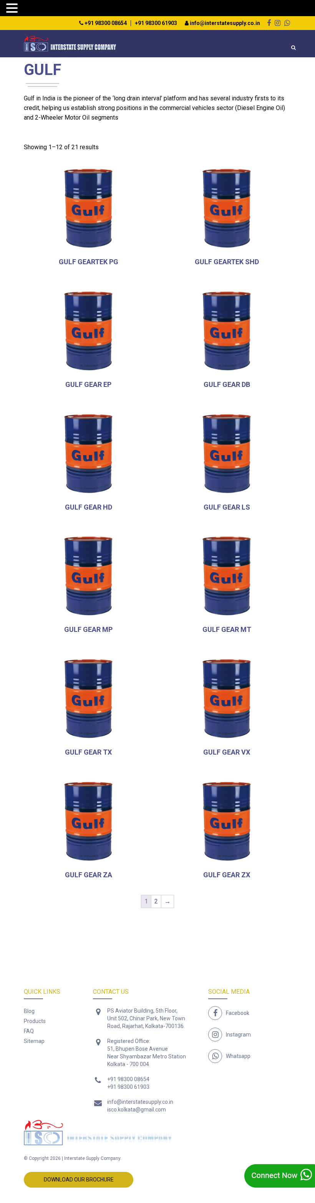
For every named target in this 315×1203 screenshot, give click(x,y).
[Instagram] (277, 23)
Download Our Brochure (79, 1179)
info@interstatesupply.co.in (224, 23)
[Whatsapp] (287, 23)
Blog (29, 1011)
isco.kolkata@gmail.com (136, 1109)
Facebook (237, 1013)
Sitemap (34, 1041)
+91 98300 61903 (156, 23)
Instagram (238, 1034)
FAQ (29, 1031)
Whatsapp (238, 1056)
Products (35, 1021)
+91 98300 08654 (105, 23)
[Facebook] (269, 23)
